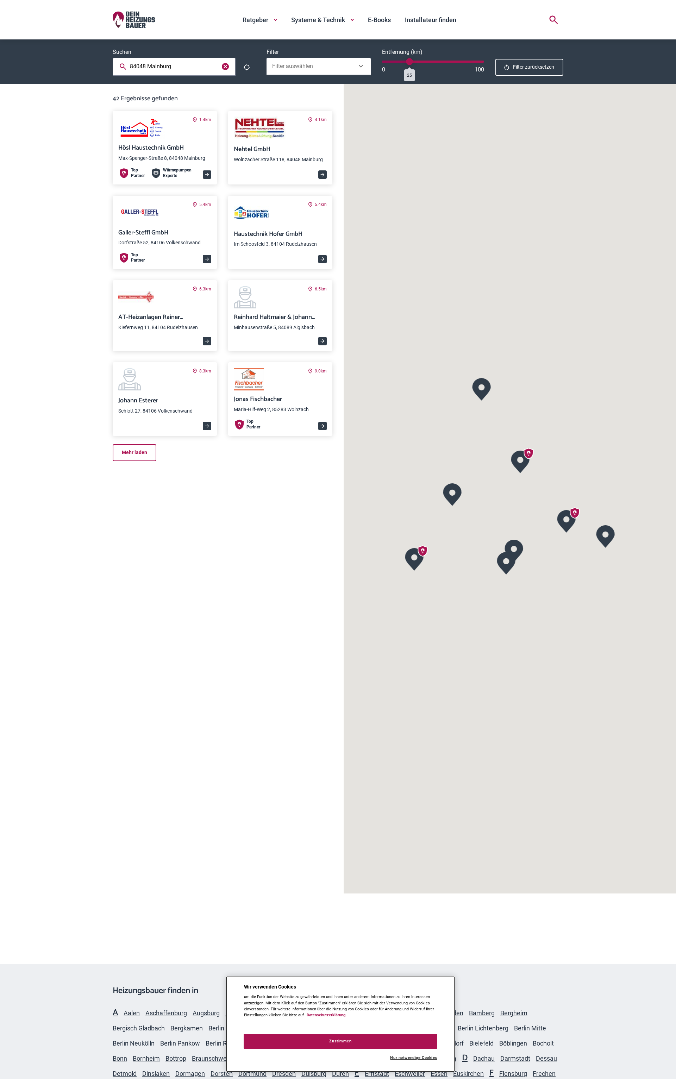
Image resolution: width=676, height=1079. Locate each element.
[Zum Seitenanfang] (554, 935)
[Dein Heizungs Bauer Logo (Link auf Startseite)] (134, 19)
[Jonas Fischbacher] (414, 558)
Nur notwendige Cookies (413, 1058)
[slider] (409, 61)
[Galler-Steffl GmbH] (566, 520)
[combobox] (175, 66)
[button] (520, 461)
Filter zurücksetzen (533, 67)
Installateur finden (430, 20)
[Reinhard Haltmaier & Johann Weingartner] (482, 388)
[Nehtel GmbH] (452, 494)
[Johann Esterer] (606, 535)
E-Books (379, 20)
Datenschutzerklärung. (326, 1014)
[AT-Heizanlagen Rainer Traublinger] (506, 562)
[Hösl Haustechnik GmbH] (520, 461)
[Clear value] (225, 66)
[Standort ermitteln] (246, 67)
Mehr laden (134, 452)
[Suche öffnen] (553, 20)
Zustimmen (340, 1041)
